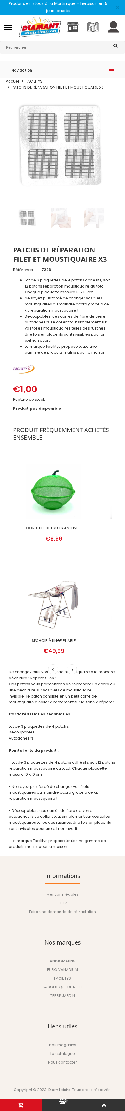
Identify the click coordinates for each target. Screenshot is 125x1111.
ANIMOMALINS (62, 961)
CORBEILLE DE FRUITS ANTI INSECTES (58, 528)
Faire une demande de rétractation (62, 911)
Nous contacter (62, 1062)
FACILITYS (34, 81)
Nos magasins (62, 1045)
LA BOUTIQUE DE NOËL (62, 987)
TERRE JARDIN (62, 995)
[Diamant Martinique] (40, 36)
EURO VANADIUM (62, 969)
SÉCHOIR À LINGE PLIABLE (54, 640)
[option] (62, 144)
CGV (62, 903)
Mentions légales (63, 894)
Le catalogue (62, 1053)
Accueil (13, 81)
